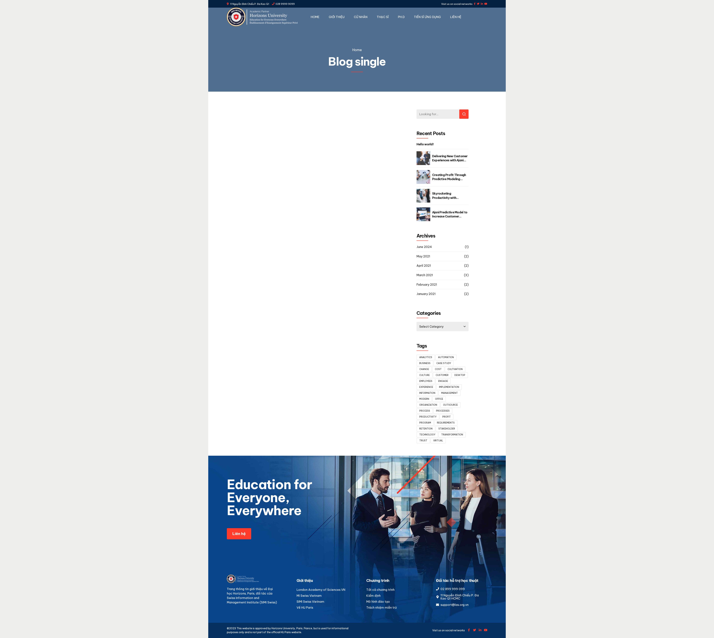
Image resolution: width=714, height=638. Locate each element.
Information (427, 393)
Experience (426, 387)
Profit (446, 416)
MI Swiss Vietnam (309, 595)
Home (357, 50)
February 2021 (426, 284)
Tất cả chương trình (380, 590)
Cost (438, 369)
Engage (443, 381)
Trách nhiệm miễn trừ (381, 607)
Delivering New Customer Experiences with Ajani (450, 158)
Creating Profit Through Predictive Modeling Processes (449, 179)
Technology (427, 434)
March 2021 (424, 275)
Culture (424, 375)
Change (424, 369)
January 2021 (425, 294)
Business (424, 363)
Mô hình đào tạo (378, 601)
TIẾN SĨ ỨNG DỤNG (427, 17)
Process (424, 410)
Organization (428, 404)
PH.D (401, 17)
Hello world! (425, 144)
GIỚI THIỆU (337, 17)
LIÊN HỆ (455, 17)
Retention (425, 428)
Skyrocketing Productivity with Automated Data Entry (448, 198)
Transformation (452, 434)
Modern (424, 399)
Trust (423, 440)
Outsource (450, 404)
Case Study (443, 363)
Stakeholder (446, 428)
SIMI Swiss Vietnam (310, 601)
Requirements (446, 422)
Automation (446, 357)
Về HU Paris (305, 607)
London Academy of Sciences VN (321, 590)
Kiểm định (373, 595)
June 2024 (424, 247)
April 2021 (423, 265)
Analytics (425, 357)
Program (425, 422)
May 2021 (423, 256)
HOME (315, 17)
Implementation (449, 387)
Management (449, 393)
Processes (443, 410)
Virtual (438, 440)
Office (439, 399)
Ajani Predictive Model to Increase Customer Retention (449, 216)
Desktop (459, 375)
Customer (442, 375)
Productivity (427, 416)
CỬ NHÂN (360, 17)
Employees (425, 381)
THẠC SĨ (383, 17)
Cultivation (455, 369)
